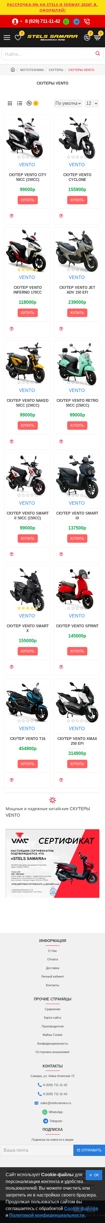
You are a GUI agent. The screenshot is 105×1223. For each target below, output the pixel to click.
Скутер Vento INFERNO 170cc (27, 289)
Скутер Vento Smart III (77, 515)
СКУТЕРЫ (56, 70)
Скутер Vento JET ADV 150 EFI (77, 289)
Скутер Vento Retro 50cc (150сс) (77, 402)
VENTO (27, 164)
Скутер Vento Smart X (28, 628)
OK (95, 1175)
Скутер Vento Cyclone (77, 177)
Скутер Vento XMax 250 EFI (77, 741)
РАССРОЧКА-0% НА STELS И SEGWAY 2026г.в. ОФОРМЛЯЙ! (52, 7)
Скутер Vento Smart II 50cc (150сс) (28, 515)
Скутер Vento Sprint (77, 626)
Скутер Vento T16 (27, 739)
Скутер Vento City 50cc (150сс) (27, 177)
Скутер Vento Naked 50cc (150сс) (27, 402)
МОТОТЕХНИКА (32, 70)
